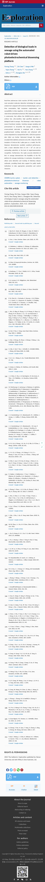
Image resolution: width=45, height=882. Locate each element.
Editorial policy (22, 848)
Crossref (11, 242)
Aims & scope (22, 803)
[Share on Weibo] (14, 770)
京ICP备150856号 (31, 859)
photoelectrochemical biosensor (16, 181)
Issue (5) (25, 36)
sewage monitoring (21, 183)
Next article (21, 216)
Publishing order (8, 223)
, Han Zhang (28, 70)
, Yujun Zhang (9, 70)
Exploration (7, 5)
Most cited (22, 834)
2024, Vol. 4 (17, 36)
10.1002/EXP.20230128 (11, 38)
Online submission (22, 845)
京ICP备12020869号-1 (16, 859)
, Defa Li (7, 73)
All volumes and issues (22, 821)
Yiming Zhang (9, 67)
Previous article (18, 211)
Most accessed (23, 831)
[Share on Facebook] (7, 770)
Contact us (22, 813)
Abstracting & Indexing (22, 810)
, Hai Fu (19, 70)
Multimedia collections (22, 827)
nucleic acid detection (30, 178)
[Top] (42, 443)
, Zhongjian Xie (19, 73)
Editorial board (22, 806)
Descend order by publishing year (23, 223)
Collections (22, 824)
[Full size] (42, 447)
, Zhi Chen (20, 67)
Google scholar (18, 242)
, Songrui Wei (29, 67)
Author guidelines (22, 842)
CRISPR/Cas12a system (12, 178)
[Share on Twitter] (11, 770)
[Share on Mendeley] (21, 770)
